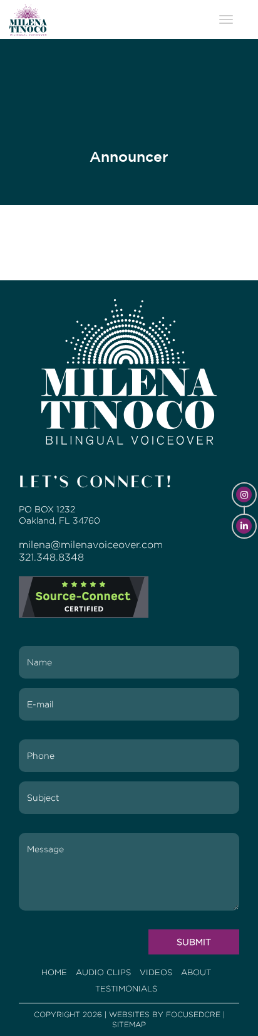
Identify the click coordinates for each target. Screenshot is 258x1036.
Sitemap (129, 1024)
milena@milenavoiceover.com (91, 544)
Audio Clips (103, 972)
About (196, 972)
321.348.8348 (51, 557)
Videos (156, 972)
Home (54, 972)
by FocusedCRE (186, 1014)
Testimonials (126, 988)
